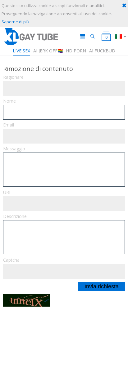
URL (7, 192)
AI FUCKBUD (102, 51)
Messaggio (14, 149)
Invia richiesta (102, 286)
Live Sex (21, 51)
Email (8, 125)
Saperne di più (15, 21)
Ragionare (13, 77)
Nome (9, 101)
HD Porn (76, 51)
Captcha (11, 260)
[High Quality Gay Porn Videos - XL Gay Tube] (30, 36)
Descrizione (15, 216)
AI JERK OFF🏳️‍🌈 (48, 51)
